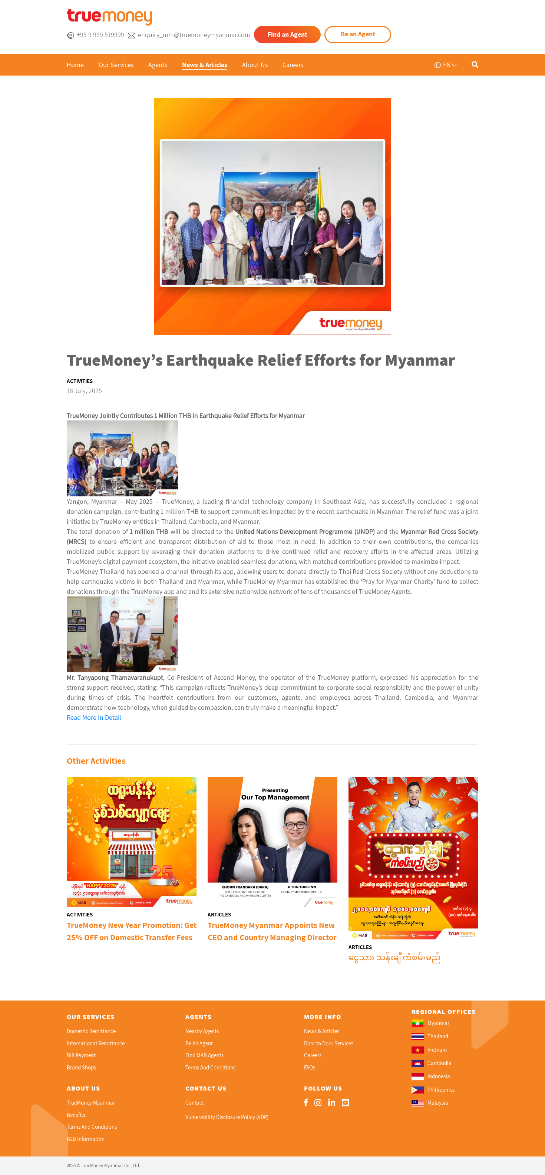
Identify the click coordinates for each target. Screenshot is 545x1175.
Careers (293, 64)
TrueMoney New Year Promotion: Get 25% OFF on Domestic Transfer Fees (131, 931)
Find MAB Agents (204, 1055)
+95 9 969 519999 (100, 34)
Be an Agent (358, 34)
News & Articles (204, 64)
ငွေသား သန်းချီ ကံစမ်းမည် (394, 957)
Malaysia (437, 1102)
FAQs (309, 1067)
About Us (255, 64)
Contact (194, 1102)
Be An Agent (199, 1043)
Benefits (76, 1114)
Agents (157, 64)
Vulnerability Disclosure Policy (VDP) (226, 1117)
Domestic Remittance (91, 1031)
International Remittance (96, 1043)
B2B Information (86, 1138)
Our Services (116, 64)
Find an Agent (287, 34)
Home (75, 64)
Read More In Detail (94, 717)
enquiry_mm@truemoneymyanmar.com (194, 34)
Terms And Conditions (210, 1067)
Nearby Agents (202, 1031)
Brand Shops (81, 1067)
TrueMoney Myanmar (91, 1102)
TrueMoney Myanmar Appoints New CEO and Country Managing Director (272, 931)
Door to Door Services (328, 1043)
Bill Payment (81, 1055)
